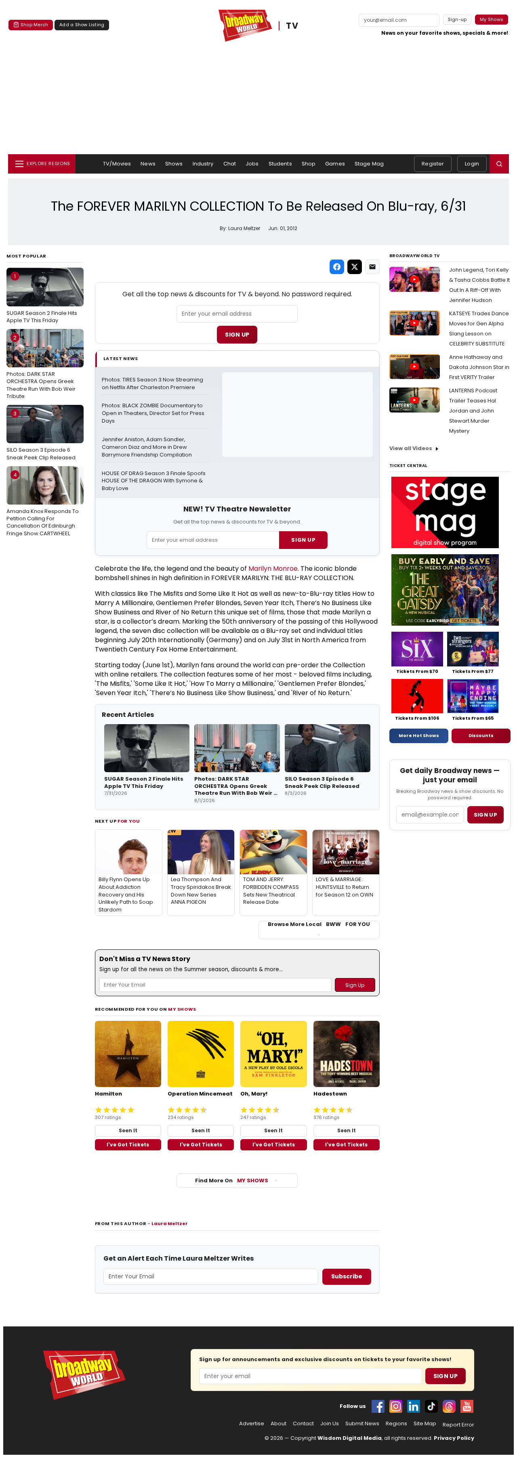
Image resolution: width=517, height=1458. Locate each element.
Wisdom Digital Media (349, 1438)
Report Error (458, 1425)
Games (335, 164)
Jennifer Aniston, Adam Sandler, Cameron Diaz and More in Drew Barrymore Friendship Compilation (147, 447)
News (148, 164)
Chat (229, 164)
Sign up (485, 815)
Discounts (481, 735)
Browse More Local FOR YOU (319, 924)
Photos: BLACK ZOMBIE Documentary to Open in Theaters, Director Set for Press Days (154, 413)
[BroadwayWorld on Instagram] (396, 1406)
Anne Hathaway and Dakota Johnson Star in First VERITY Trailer (479, 367)
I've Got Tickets (128, 1144)
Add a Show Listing (81, 24)
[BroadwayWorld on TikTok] (431, 1406)
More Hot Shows (419, 735)
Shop (309, 164)
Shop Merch (34, 24)
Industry (203, 164)
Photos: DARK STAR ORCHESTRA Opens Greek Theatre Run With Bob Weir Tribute (41, 367)
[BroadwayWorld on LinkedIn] (413, 1406)
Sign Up (237, 335)
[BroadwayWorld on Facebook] (378, 1406)
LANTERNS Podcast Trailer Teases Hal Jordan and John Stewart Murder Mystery (473, 411)
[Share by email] (372, 267)
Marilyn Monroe (273, 568)
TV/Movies (117, 164)
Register (433, 164)
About (278, 1423)
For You (129, 821)
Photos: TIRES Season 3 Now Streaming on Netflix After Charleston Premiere (153, 383)
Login (472, 164)
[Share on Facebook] (337, 267)
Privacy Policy (454, 1438)
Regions (396, 1423)
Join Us (329, 1423)
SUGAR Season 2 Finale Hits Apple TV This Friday (41, 298)
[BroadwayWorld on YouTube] (467, 1406)
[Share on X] (354, 267)
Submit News (362, 1423)
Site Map (425, 1423)
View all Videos (410, 448)
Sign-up (457, 19)
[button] (499, 164)
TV (292, 25)
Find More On (231, 1180)
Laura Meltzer (169, 1223)
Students (280, 164)
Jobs (252, 164)
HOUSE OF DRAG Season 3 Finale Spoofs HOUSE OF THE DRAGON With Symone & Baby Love (154, 481)
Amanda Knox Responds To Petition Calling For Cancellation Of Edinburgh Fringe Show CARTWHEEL (42, 504)
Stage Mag (369, 164)
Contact (303, 1423)
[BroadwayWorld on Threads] (449, 1406)
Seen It (128, 1130)
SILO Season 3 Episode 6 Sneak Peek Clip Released (41, 435)
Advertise (251, 1423)
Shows (174, 164)
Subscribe (346, 1276)
